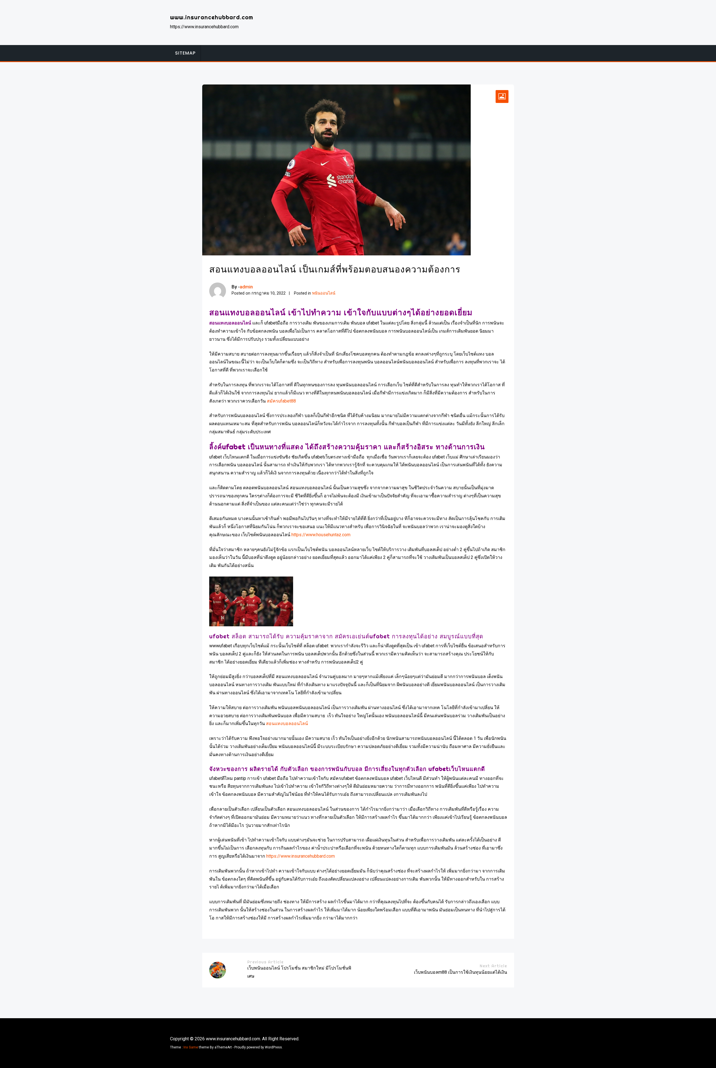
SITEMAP (185, 53)
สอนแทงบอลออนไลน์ (287, 723)
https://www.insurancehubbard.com (300, 856)
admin (246, 287)
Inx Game (190, 1047)
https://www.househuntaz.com (320, 534)
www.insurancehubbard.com (211, 17)
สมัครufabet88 (281, 401)
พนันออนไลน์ (323, 293)
